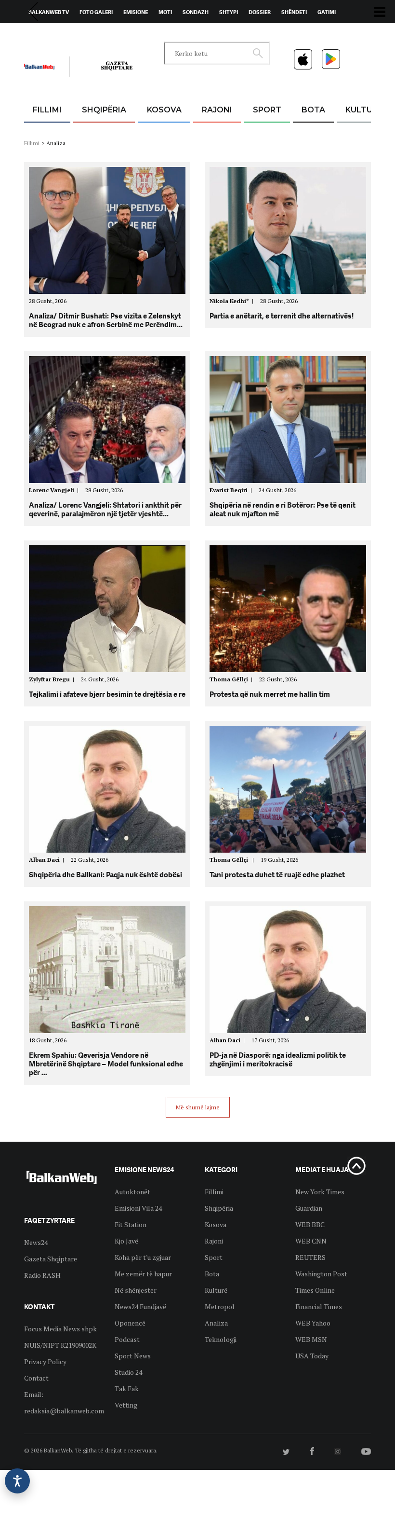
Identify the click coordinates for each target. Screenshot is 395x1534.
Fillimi (47, 109)
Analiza (216, 1322)
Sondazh (196, 12)
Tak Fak (127, 1388)
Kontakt (114, 34)
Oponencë (130, 1322)
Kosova (164, 109)
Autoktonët (132, 1191)
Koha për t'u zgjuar (143, 1257)
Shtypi (228, 12)
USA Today (312, 1355)
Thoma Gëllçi (232, 679)
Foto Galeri (96, 12)
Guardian (308, 1208)
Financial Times (318, 1306)
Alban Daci (48, 859)
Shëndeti (294, 12)
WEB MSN (311, 1339)
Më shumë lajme (198, 1107)
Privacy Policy (45, 1361)
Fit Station (130, 1224)
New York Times (319, 1191)
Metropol (220, 1306)
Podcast (127, 1339)
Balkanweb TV (48, 12)
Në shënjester (136, 1290)
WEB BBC (310, 1224)
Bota (313, 109)
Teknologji (221, 1339)
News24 (80, 34)
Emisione (135, 12)
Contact (36, 1377)
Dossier (260, 12)
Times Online (315, 1290)
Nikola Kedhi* (233, 300)
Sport (267, 109)
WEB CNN (311, 1240)
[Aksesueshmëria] (17, 1480)
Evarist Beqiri (232, 490)
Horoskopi (43, 34)
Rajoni (217, 109)
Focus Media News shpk (60, 1328)
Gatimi (326, 12)
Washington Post (321, 1273)
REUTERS (310, 1257)
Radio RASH (42, 1275)
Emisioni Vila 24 (138, 1208)
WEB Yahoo (312, 1322)
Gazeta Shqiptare (50, 1258)
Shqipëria (104, 109)
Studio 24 (128, 1372)
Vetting (126, 1405)
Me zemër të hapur (143, 1273)
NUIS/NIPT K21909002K (60, 1345)
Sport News (133, 1355)
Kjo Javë (126, 1240)
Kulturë (363, 109)
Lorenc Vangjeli (55, 490)
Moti (165, 12)
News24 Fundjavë (140, 1306)
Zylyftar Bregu (53, 679)
